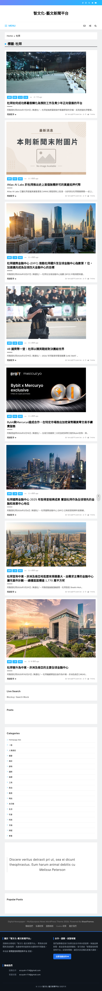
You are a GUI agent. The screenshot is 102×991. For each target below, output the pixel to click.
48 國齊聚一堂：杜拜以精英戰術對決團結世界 (35, 349)
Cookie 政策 (61, 926)
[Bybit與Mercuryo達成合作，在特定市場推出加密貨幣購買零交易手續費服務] (46, 390)
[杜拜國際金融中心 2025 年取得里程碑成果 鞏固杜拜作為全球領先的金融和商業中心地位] (46, 467)
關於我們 (72, 926)
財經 (20, 179)
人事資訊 (12, 750)
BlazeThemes (88, 922)
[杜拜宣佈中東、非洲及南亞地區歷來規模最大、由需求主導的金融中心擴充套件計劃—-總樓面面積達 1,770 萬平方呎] (46, 544)
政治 (10, 788)
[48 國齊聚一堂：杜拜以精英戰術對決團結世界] (46, 312)
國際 (9, 97)
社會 (25, 97)
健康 (10, 756)
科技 (14, 179)
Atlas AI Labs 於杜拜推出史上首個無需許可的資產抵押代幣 (44, 185)
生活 (20, 97)
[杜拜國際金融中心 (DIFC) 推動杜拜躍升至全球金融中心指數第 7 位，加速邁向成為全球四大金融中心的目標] (51, 228)
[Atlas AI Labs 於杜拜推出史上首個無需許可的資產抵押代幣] (46, 148)
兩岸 (10, 761)
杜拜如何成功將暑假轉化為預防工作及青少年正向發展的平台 (44, 103)
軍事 (20, 343)
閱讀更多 (10, 114)
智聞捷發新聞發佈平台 (18, 951)
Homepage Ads (15, 740)
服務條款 (49, 926)
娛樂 (10, 777)
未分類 (11, 804)
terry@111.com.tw (75, 114)
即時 (10, 766)
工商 (14, 258)
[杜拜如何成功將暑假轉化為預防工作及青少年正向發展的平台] (46, 72)
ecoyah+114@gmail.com (30, 970)
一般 (10, 745)
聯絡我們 (29, 926)
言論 (10, 825)
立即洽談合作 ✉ (62, 956)
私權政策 (39, 926)
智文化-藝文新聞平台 (51, 13)
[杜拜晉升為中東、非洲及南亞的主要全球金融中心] (51, 628)
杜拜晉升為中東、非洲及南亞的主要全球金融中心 (37, 667)
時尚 (10, 798)
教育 (14, 97)
